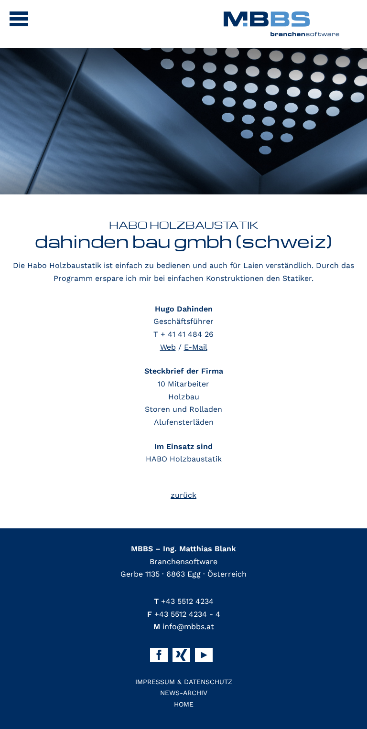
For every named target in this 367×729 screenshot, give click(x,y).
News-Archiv (183, 693)
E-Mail (195, 347)
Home (184, 704)
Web (168, 347)
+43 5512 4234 (184, 601)
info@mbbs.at (183, 626)
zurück (183, 495)
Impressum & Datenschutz (183, 682)
